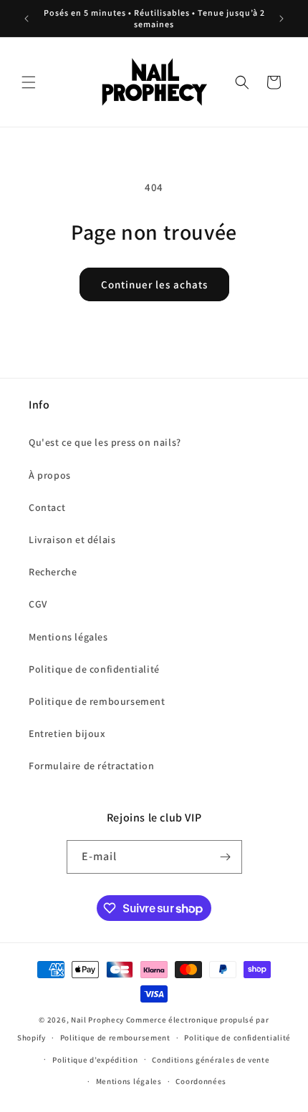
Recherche (53, 571)
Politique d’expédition (95, 1060)
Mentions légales (68, 636)
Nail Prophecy (97, 1020)
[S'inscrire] (225, 857)
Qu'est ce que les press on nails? (105, 442)
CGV (38, 604)
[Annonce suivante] (281, 18)
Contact (47, 507)
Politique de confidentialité (94, 669)
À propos (50, 475)
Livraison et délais (72, 539)
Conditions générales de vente (210, 1060)
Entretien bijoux (67, 733)
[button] (28, 82)
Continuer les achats (154, 284)
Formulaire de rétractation (92, 765)
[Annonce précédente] (26, 18)
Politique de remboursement (97, 701)
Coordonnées (200, 1081)
